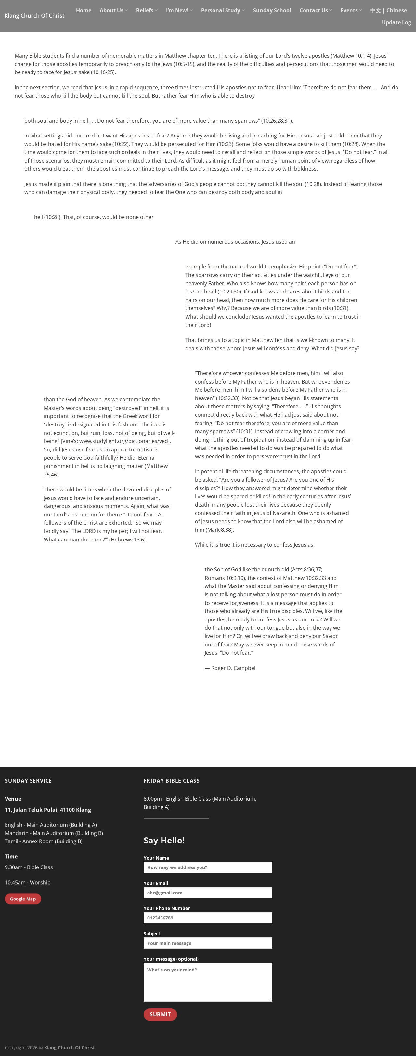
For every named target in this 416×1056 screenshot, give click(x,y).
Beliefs (144, 10)
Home (83, 10)
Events (349, 10)
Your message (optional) (171, 959)
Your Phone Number (167, 908)
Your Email (156, 883)
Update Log (396, 22)
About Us (112, 10)
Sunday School (272, 10)
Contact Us (314, 10)
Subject (152, 934)
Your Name (156, 858)
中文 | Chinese (388, 10)
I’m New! (177, 10)
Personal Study (220, 10)
